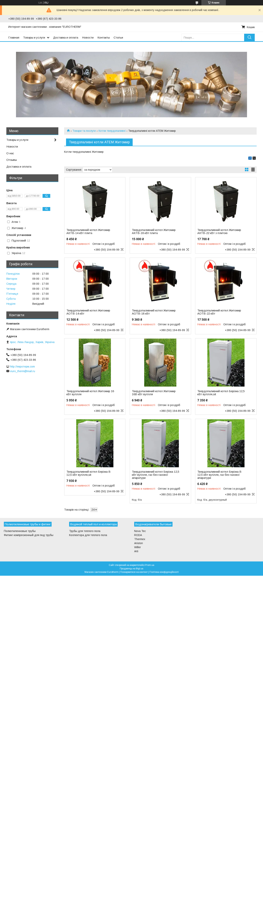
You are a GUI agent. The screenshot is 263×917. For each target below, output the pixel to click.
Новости (88, 37)
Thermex (139, 539)
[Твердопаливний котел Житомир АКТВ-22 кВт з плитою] (225, 201)
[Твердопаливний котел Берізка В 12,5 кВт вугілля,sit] (94, 443)
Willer (137, 547)
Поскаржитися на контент (134, 572)
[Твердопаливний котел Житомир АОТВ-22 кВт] (225, 282)
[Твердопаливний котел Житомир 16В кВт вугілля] (160, 363)
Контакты (103, 37)
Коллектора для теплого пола (88, 535)
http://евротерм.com (22, 366)
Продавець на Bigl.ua (131, 568)
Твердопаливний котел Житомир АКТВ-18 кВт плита (154, 231)
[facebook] (250, 158)
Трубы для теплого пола (84, 531)
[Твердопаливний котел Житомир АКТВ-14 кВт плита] (94, 201)
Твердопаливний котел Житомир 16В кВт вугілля (154, 393)
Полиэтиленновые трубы (20, 531)
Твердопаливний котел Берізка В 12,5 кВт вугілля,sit (88, 473)
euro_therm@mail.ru (22, 371)
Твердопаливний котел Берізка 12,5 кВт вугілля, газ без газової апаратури (155, 474)
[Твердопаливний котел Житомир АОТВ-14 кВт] (94, 282)
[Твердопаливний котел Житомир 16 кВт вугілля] (94, 363)
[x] (254, 158)
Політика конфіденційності (164, 572)
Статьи (118, 37)
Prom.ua (149, 565)
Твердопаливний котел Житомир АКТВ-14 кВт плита (88, 231)
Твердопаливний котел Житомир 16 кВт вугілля (90, 393)
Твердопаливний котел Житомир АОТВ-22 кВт (219, 312)
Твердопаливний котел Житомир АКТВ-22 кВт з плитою (219, 231)
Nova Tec (140, 531)
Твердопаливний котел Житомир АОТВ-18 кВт (154, 312)
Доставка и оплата (65, 37)
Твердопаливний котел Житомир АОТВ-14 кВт (88, 312)
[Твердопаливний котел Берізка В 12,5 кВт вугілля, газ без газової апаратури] (225, 443)
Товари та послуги (84, 130)
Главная (13, 37)
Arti (136, 551)
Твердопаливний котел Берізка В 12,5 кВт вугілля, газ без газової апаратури (219, 474)
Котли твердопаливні (112, 130)
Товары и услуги (34, 37)
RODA (138, 535)
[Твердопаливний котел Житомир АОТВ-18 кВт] (160, 282)
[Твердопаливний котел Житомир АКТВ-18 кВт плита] (160, 201)
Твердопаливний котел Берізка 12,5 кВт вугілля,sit (221, 393)
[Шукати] (249, 37)
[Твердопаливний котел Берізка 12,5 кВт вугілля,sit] (225, 363)
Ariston (138, 543)
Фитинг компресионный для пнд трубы (28, 535)
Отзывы (11, 159)
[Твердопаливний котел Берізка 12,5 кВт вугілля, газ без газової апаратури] (160, 443)
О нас (10, 153)
